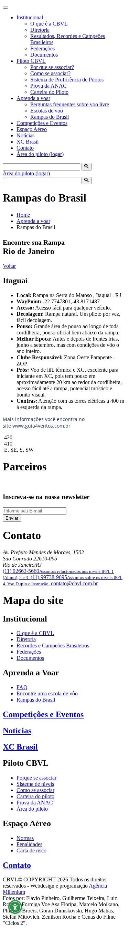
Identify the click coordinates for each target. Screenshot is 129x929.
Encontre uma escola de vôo (47, 693)
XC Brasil (28, 142)
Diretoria (40, 30)
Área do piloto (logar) (40, 154)
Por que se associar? (52, 67)
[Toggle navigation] (5, 8)
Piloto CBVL (31, 61)
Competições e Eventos (42, 123)
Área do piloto (32, 809)
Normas (25, 838)
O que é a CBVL (49, 24)
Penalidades (29, 844)
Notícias (25, 135)
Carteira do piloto (35, 796)
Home (23, 215)
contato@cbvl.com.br (74, 583)
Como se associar (35, 790)
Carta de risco (31, 850)
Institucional (30, 17)
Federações (42, 48)
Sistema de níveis (35, 784)
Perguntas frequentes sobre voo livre (69, 104)
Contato (25, 148)
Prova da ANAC (48, 86)
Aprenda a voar (33, 98)
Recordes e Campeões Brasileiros (53, 645)
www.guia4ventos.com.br (41, 425)
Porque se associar (36, 778)
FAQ (22, 687)
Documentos (44, 55)
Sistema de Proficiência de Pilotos (67, 79)
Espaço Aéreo (32, 129)
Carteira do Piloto (49, 92)
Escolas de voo (46, 111)
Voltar (9, 266)
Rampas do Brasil (49, 117)
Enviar (12, 518)
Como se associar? (50, 73)
